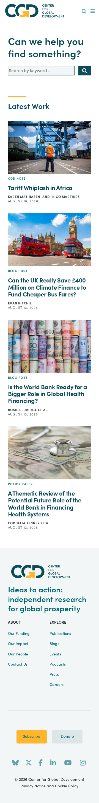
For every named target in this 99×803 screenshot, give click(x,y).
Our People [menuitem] (18, 654)
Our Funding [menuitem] (19, 634)
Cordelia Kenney (24, 523)
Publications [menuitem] (60, 634)
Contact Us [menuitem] (18, 664)
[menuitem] (84, 11)
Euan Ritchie (20, 303)
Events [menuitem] (55, 654)
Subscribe (31, 736)
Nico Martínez (66, 197)
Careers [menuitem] (57, 685)
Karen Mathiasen (24, 197)
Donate (67, 736)
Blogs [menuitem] (54, 644)
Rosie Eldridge (23, 410)
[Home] (49, 11)
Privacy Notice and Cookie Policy (49, 786)
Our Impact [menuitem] (18, 644)
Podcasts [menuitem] (58, 664)
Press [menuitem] (54, 674)
